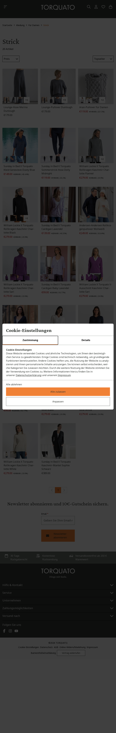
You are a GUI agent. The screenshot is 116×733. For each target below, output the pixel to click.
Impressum (64, 375)
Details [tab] (86, 340)
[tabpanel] (58, 362)
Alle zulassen (58, 391)
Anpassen (58, 401)
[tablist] (58, 340)
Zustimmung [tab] (30, 340)
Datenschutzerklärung (28, 375)
